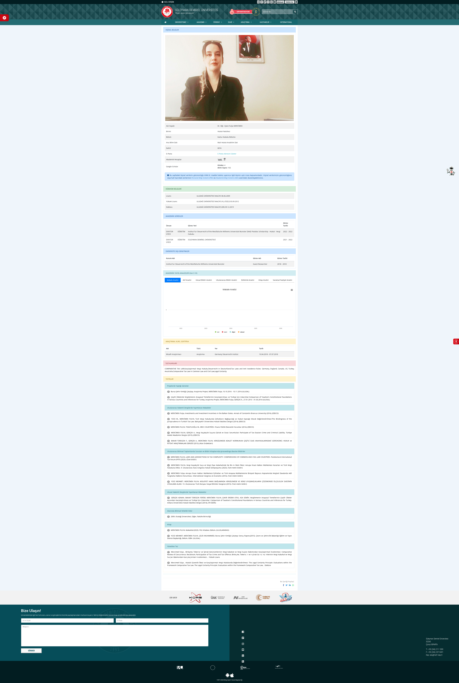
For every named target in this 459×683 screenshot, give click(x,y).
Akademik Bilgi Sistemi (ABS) (227, 178)
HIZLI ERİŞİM (169, 2)
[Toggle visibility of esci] (224, 332)
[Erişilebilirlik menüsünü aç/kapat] (456, 341)
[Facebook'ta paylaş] (284, 585)
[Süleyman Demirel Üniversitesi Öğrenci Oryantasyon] (245, 12)
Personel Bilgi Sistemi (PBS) (202, 178)
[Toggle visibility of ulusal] (241, 332)
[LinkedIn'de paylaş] (290, 585)
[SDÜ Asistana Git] (450, 171)
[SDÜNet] (280, 2)
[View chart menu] (291, 290)
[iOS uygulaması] (232, 675)
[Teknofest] (240, 597)
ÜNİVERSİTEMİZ (180, 22)
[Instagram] (268, 2)
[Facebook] (261, 2)
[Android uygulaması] (227, 675)
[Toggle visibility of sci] (217, 332)
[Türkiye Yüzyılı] (218, 597)
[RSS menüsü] (243, 661)
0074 (219, 148)
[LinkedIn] (271, 2)
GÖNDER (31, 651)
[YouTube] (275, 2)
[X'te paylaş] (287, 585)
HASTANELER (264, 22)
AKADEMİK (200, 22)
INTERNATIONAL (286, 22)
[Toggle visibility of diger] (232, 332)
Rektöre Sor (289, 2)
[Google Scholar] (225, 159)
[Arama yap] (295, 11)
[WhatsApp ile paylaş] (293, 585)
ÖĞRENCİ (216, 22)
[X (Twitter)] (265, 2)
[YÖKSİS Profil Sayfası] (220, 159)
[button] (296, 2)
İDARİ (230, 22)
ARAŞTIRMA (245, 22)
